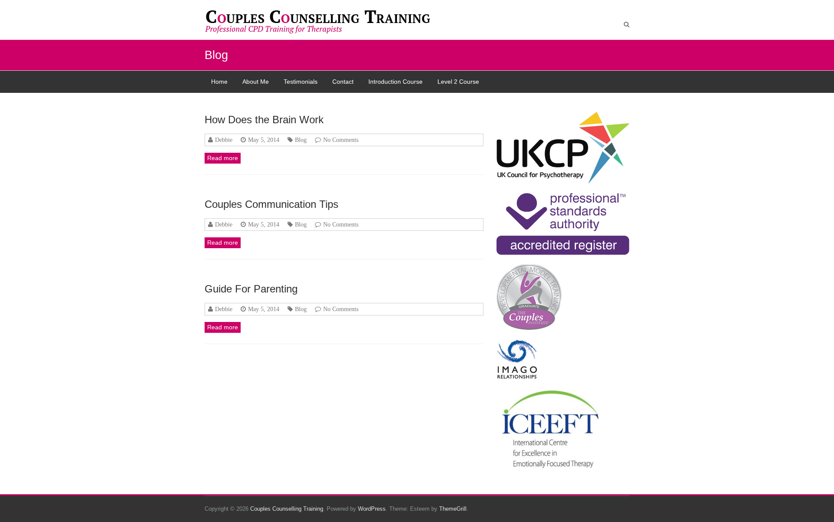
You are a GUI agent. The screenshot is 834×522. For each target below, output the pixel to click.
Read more (222, 157)
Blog (301, 140)
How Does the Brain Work (264, 119)
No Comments (340, 140)
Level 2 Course (458, 81)
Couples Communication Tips (271, 204)
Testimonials (301, 81)
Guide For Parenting (251, 289)
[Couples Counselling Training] (322, 21)
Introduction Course (395, 81)
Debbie (223, 140)
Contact (343, 81)
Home (219, 81)
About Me (255, 81)
